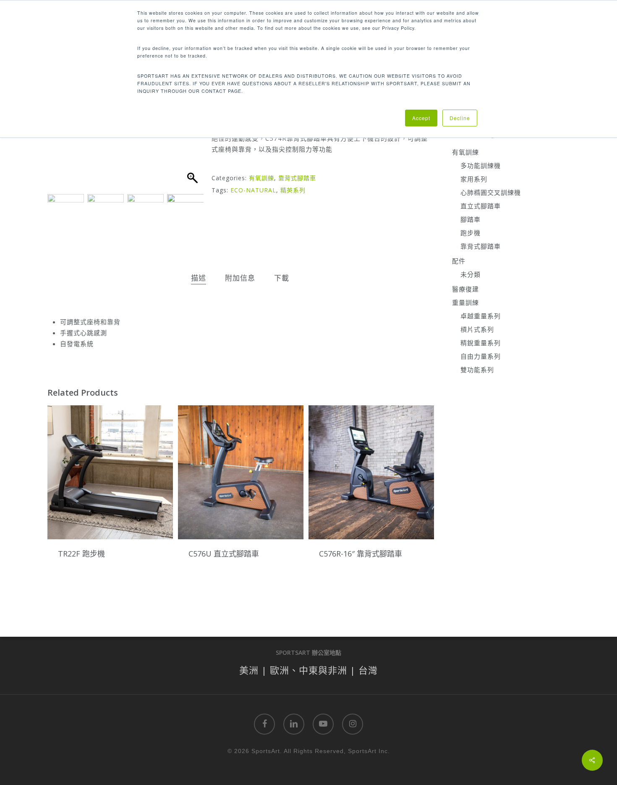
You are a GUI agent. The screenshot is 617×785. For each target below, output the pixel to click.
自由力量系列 (480, 356)
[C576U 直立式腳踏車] (240, 472)
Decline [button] (460, 117)
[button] (193, 138)
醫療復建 (465, 289)
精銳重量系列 (480, 343)
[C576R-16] (371, 472)
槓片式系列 (477, 329)
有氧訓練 (261, 178)
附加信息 (240, 278)
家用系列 (473, 179)
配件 (458, 261)
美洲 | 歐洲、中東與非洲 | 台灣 (308, 670)
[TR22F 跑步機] (110, 472)
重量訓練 (465, 302)
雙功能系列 (477, 369)
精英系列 (293, 190)
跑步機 (470, 232)
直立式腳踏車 (480, 206)
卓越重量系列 (480, 316)
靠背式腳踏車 (297, 178)
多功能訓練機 (480, 165)
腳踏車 (470, 219)
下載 (281, 278)
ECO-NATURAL (253, 190)
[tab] (198, 278)
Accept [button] (421, 117)
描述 (198, 278)
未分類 (470, 274)
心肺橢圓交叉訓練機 (490, 192)
